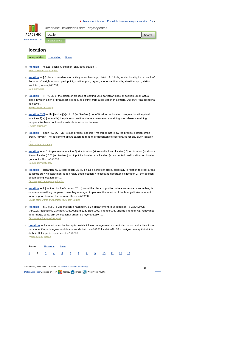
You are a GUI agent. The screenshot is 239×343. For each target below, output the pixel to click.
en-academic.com (33, 39)
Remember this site (93, 21)
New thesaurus (36, 89)
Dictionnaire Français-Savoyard (45, 218)
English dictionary (38, 126)
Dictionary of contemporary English (46, 181)
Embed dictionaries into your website (127, 21)
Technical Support (68, 267)
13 (128, 253)
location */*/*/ (37, 114)
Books (68, 57)
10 (104, 253)
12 (120, 253)
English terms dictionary (41, 107)
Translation (54, 57)
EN (151, 21)
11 (112, 253)
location (34, 66)
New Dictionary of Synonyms (43, 70)
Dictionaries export (32, 272)
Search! (148, 34)
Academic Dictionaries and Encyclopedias (76, 28)
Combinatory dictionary (40, 163)
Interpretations (55, 40)
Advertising (82, 267)
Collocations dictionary (40, 144)
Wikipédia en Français (40, 237)
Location (34, 225)
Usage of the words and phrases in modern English (54, 200)
